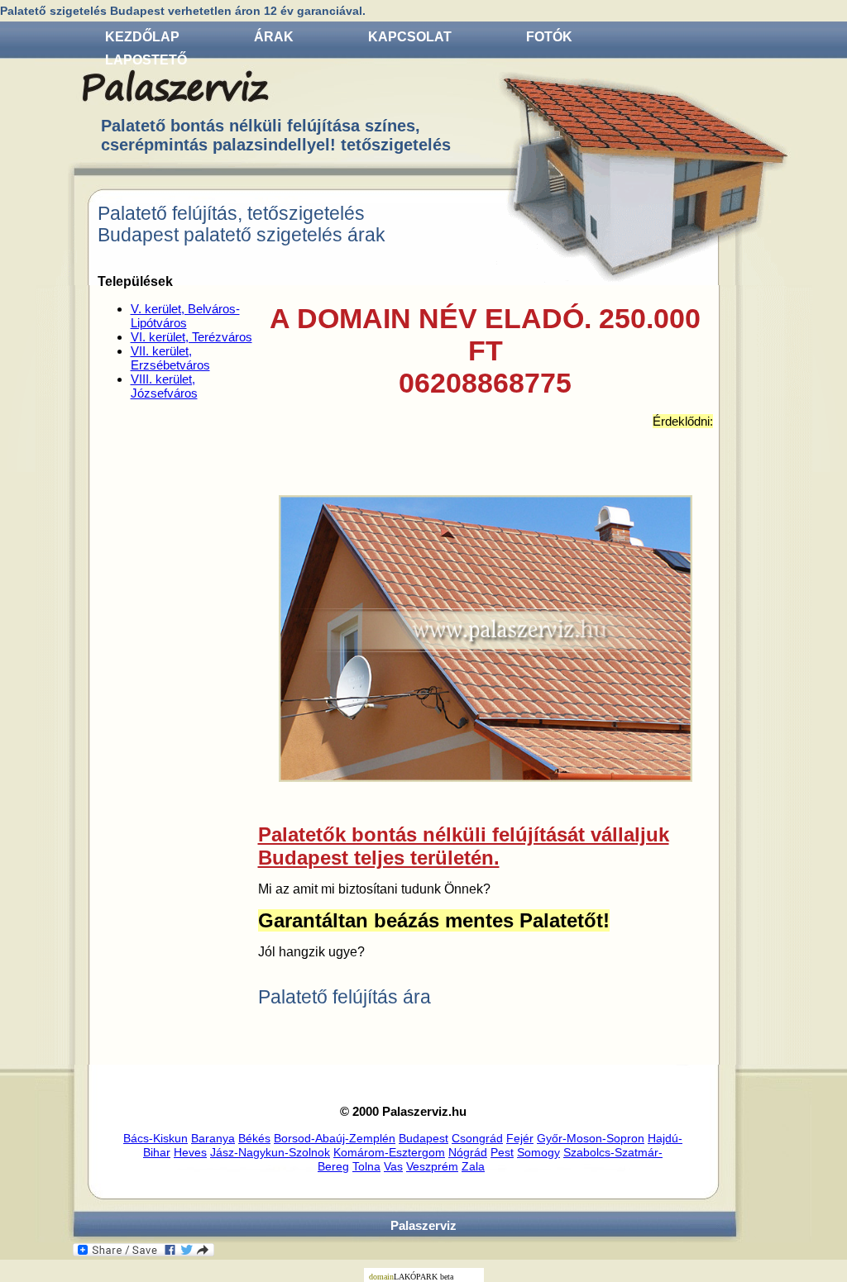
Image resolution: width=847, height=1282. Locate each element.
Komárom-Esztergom (389, 1152)
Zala (473, 1166)
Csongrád (477, 1138)
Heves (190, 1152)
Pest (502, 1152)
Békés (254, 1138)
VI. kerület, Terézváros (191, 337)
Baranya (213, 1138)
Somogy (538, 1152)
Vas (393, 1166)
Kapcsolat (410, 37)
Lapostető (146, 60)
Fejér (520, 1138)
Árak (274, 37)
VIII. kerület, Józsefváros (164, 386)
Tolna (366, 1166)
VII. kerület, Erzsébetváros (170, 358)
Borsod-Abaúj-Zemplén (334, 1138)
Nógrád (467, 1152)
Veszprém (432, 1166)
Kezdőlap (142, 37)
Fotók (549, 37)
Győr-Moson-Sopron (590, 1138)
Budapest (423, 1138)
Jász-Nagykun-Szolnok (270, 1152)
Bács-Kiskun (155, 1138)
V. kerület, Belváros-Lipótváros (185, 316)
